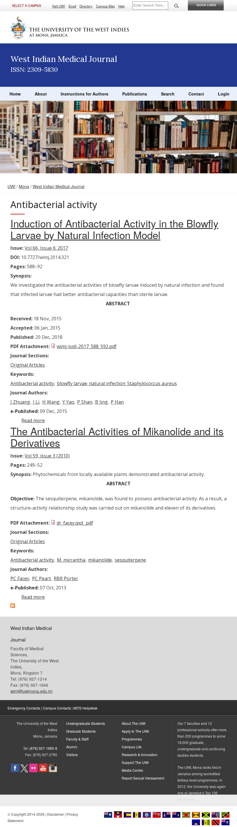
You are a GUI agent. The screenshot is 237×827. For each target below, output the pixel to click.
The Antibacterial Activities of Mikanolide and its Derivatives (117, 437)
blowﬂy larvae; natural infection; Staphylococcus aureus (117, 383)
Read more (33, 420)
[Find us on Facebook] (15, 770)
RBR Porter (66, 578)
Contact (196, 93)
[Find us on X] (24, 770)
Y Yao (68, 402)
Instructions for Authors (84, 93)
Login (223, 93)
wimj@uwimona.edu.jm (31, 691)
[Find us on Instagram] (53, 770)
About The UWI (133, 723)
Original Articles (27, 365)
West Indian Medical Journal (58, 186)
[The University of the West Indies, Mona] (69, 27)
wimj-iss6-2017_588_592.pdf (86, 346)
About (41, 93)
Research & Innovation (140, 754)
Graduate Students (81, 731)
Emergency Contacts (24, 707)
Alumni (71, 746)
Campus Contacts (57, 707)
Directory (85, 6)
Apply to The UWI (135, 731)
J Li (36, 402)
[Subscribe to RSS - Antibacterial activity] (12, 606)
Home (15, 93)
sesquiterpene (130, 560)
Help (121, 6)
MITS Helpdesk (85, 707)
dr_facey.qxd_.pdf (75, 523)
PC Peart (41, 578)
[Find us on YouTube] (43, 770)
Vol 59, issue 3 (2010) (47, 456)
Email (72, 6)
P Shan (84, 402)
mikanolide (100, 560)
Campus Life (132, 746)
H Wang (51, 402)
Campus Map (105, 6)
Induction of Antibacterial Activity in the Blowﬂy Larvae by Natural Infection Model (114, 229)
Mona (24, 186)
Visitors (72, 754)
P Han (117, 402)
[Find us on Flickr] (33, 770)
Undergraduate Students (85, 723)
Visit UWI (58, 6)
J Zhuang (20, 402)
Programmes (132, 738)
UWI (11, 186)
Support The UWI (135, 762)
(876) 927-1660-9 (43, 748)
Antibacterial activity (32, 383)
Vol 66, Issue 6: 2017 (46, 248)
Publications (134, 93)
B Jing (101, 402)
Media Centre (132, 770)
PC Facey (19, 578)
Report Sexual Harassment (143, 777)
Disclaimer (55, 814)
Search (168, 93)
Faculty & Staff (77, 738)
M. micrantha (71, 560)
